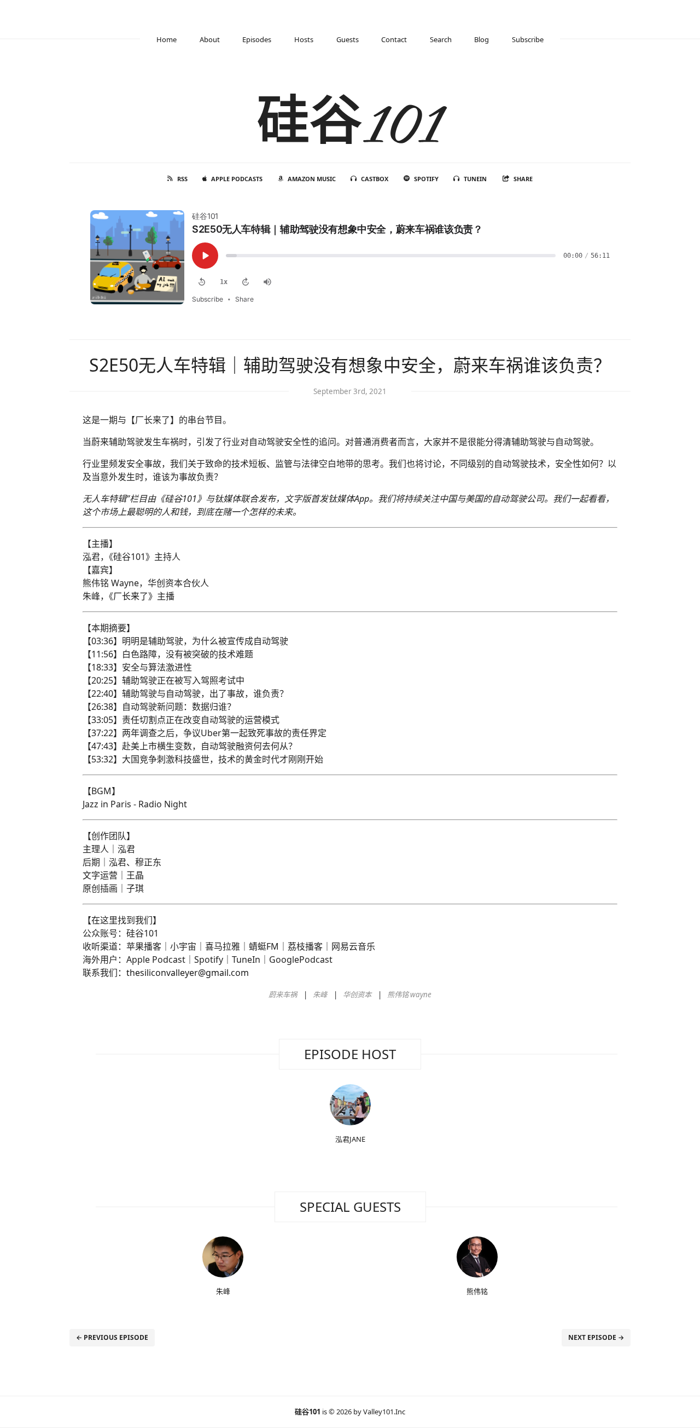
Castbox (374, 179)
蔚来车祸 (283, 994)
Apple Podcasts (236, 179)
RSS (182, 179)
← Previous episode (112, 1337)
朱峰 (320, 994)
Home (166, 39)
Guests (347, 39)
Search (441, 39)
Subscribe (528, 39)
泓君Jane (350, 1139)
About (210, 39)
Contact (394, 39)
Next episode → (596, 1337)
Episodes (256, 39)
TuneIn (475, 179)
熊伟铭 (477, 1291)
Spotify (426, 179)
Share (523, 179)
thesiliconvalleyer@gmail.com (187, 973)
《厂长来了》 (133, 596)
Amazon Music (312, 179)
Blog (481, 39)
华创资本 (357, 994)
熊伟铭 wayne (409, 994)
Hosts (303, 39)
